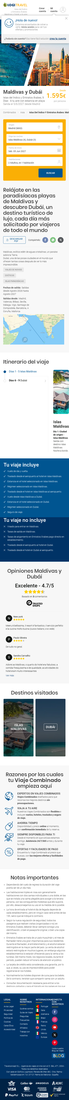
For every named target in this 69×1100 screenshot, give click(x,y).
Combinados (9, 112)
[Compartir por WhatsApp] (53, 240)
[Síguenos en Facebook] (55, 1012)
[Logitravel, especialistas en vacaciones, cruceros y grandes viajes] (15, 4)
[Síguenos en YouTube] (55, 1027)
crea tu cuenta (58, 38)
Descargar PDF (16, 240)
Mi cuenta (53, 9)
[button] (34, 138)
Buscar (50, 173)
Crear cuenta (42, 9)
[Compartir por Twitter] (61, 240)
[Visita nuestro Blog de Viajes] (58, 1055)
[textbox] (34, 126)
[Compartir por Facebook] (45, 240)
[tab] (25, 371)
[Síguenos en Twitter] (55, 1035)
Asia (22, 112)
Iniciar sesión (59, 26)
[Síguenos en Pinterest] (55, 1042)
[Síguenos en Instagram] (55, 1019)
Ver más (10, 675)
